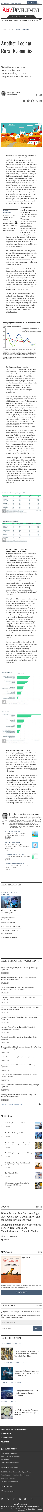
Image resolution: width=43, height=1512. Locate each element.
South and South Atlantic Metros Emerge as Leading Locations (19, 867)
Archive (39, 1306)
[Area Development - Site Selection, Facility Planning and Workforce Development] (21, 9)
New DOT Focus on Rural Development (9, 229)
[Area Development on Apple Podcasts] (20, 1499)
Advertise (18, 3)
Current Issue (7, 1438)
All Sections (40, 20)
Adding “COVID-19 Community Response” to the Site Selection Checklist (15, 835)
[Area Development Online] (20, 1504)
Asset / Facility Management (9, 1453)
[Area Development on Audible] (31, 1499)
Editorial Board (34, 20)
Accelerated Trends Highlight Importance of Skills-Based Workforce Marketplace (17, 847)
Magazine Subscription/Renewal (14, 1429)
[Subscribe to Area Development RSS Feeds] (8, 1499)
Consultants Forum (8, 3)
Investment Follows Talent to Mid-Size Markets (9, 217)
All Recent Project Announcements (12, 1104)
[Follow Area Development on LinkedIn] (2, 1499)
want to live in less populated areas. (18, 310)
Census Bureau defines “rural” (19, 413)
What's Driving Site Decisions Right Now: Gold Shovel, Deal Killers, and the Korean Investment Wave (20, 1216)
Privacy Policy (31, 1509)
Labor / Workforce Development (10, 1456)
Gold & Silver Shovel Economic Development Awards (16, 1472)
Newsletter (6, 1434)
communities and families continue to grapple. (21, 655)
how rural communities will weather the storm (19, 288)
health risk (19, 753)
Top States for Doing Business (10, 1481)
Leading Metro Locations (14, 854)
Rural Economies (24, 30)
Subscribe (32, 2)
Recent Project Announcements (10, 1462)
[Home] (14, 1499)
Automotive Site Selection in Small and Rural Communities (10, 223)
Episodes (39, 1207)
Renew (39, 3)
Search (28, 16)
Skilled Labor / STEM (12, 831)
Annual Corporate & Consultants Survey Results (15, 1475)
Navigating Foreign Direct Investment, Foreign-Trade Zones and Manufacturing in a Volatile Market (21, 1228)
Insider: (20, 1312)
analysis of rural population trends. (26, 227)
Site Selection (5, 1459)
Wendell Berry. (17, 196)
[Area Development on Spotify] (25, 1499)
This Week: (20, 1316)
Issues (40, 1252)
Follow (15, 16)
